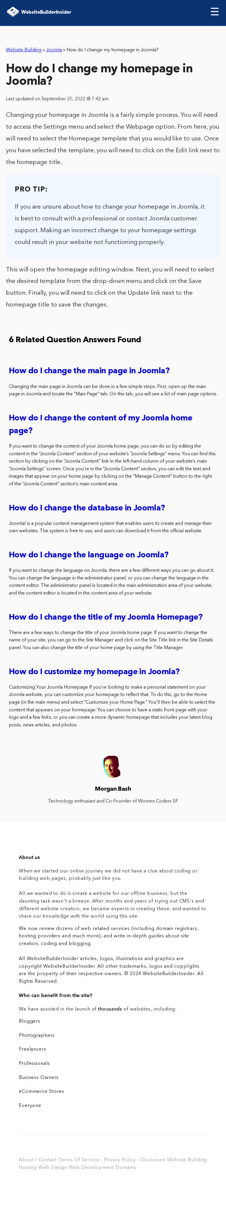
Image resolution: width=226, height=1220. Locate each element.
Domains (125, 1167)
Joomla (54, 50)
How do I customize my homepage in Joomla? (94, 672)
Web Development (91, 1167)
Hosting (28, 1167)
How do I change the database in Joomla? (87, 508)
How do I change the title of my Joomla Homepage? (105, 618)
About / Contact (38, 1160)
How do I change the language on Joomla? (89, 555)
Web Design (52, 1167)
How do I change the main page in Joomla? (89, 371)
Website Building (23, 50)
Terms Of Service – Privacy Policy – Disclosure (112, 1160)
